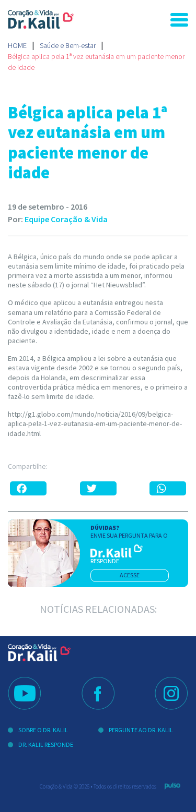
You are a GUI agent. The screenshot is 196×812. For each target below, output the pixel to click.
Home (17, 45)
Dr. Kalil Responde (45, 744)
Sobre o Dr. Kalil (43, 730)
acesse (130, 575)
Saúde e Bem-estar (68, 45)
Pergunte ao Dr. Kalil (141, 730)
